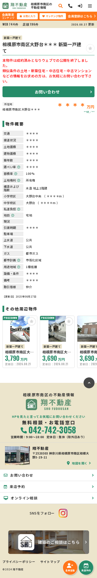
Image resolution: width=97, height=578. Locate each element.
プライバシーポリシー (18, 561)
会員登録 (70, 570)
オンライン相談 (24, 497)
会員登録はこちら (80, 16)
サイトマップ (50, 561)
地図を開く (80, 463)
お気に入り (29, 16)
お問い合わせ (47, 92)
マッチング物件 (54, 16)
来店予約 (86, 570)
